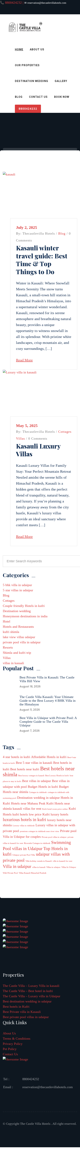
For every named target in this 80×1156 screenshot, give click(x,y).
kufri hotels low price (26, 814)
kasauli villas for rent (27, 808)
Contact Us (38, 96)
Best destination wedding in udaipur (27, 1001)
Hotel (6, 621)
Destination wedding (17, 611)
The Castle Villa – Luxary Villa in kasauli (31, 986)
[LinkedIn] (40, 10)
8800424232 (28, 108)
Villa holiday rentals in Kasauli (38, 861)
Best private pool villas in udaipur (26, 1017)
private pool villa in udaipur (22, 642)
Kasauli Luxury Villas (38, 450)
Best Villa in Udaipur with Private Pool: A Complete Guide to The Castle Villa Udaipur (48, 721)
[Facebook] (20, 10)
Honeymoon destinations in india (25, 616)
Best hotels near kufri (24, 769)
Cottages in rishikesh (38, 792)
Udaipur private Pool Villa (23, 855)
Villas (20, 438)
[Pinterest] (49, 10)
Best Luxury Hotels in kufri (57, 776)
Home (19, 49)
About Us (37, 49)
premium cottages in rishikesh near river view (39, 831)
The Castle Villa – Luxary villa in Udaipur (31, 996)
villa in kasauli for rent (62, 861)
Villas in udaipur (53, 867)
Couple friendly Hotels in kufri (24, 606)
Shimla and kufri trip (17, 652)
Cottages (64, 431)
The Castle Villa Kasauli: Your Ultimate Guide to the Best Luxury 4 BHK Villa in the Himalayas (48, 700)
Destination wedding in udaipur (38, 797)
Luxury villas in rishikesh (24, 826)
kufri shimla (11, 632)
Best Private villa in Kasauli (22, 1012)
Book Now (61, 96)
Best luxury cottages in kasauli (31, 776)
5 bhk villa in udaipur (17, 585)
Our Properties (27, 65)
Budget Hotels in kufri (43, 787)
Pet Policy (10, 1049)
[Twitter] (30, 10)
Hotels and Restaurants (18, 626)
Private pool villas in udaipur (54, 837)
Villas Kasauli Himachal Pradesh (32, 873)
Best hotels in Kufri (16, 1006)
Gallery (61, 81)
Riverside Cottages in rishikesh (37, 843)
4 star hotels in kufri (16, 757)
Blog (19, 96)
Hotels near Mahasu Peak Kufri (32, 803)
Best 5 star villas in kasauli (34, 763)
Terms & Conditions (16, 1038)
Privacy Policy (13, 1044)
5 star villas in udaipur (18, 590)
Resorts (8, 647)
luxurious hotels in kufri (24, 819)
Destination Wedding (31, 81)
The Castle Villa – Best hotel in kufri (28, 991)
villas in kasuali (13, 663)
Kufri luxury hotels (55, 814)
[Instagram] (59, 10)
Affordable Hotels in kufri (48, 757)
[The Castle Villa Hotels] (25, 34)
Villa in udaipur (17, 866)
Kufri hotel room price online (55, 809)
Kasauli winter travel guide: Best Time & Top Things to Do (41, 260)
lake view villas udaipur (19, 637)
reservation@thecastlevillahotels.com (47, 1087)
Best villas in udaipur (36, 781)
